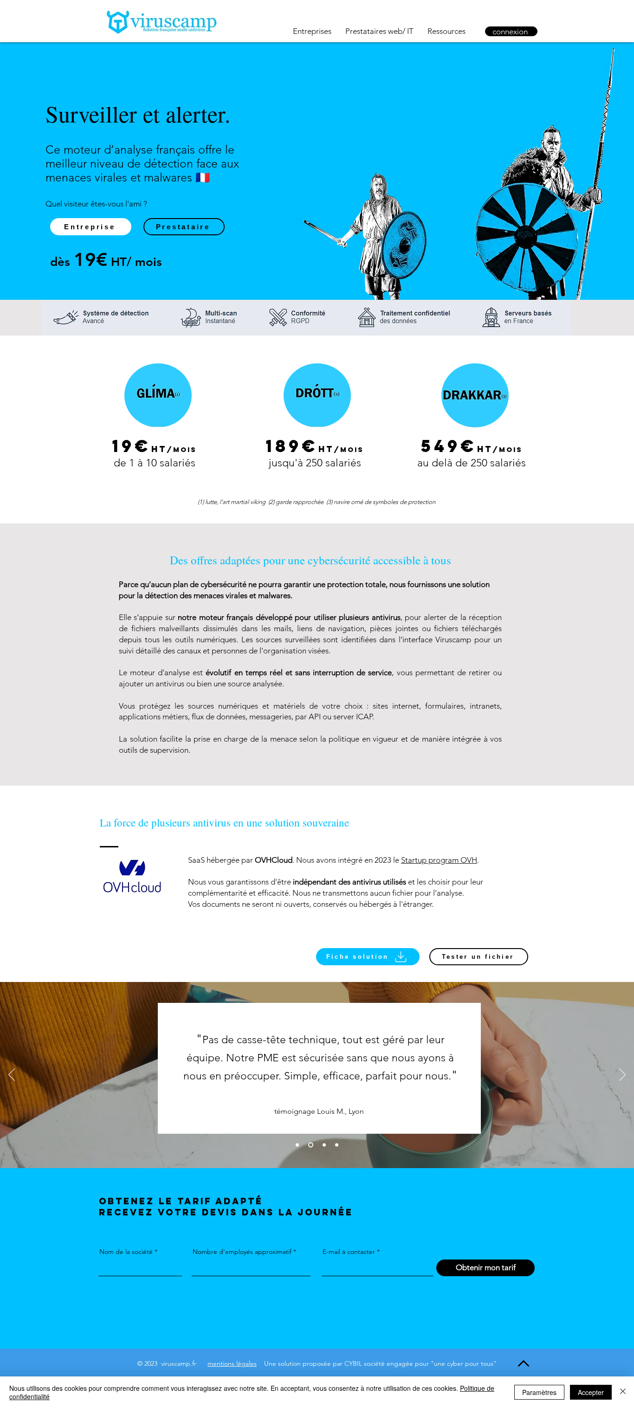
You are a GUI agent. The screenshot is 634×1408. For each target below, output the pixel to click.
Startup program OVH (439, 860)
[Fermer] (622, 1392)
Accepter (591, 1392)
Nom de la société (126, 1251)
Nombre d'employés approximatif (242, 1251)
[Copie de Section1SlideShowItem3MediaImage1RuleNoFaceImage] (336, 1145)
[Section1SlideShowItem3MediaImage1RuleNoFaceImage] (324, 1145)
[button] (368, 956)
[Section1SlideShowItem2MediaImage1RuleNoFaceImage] (297, 1145)
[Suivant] (622, 1075)
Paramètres (539, 1392)
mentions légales (232, 1363)
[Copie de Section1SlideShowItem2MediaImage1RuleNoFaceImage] (310, 1145)
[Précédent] (11, 1075)
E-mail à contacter (349, 1251)
